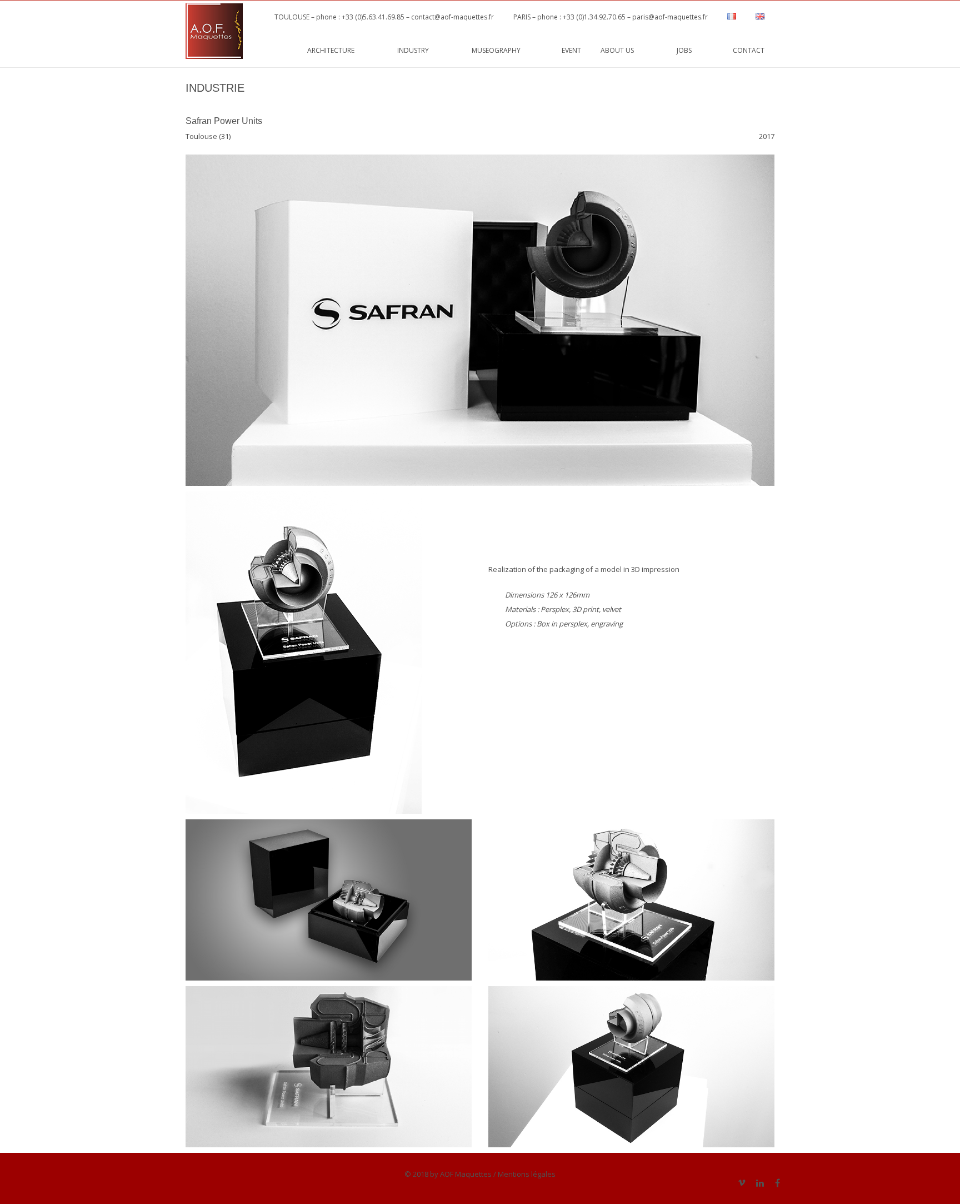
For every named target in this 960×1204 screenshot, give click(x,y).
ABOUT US (629, 50)
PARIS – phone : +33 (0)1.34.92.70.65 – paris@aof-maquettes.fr (610, 17)
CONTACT (748, 50)
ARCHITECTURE (342, 50)
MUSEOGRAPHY (507, 50)
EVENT (571, 50)
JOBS (695, 50)
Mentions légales (527, 1174)
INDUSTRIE (215, 88)
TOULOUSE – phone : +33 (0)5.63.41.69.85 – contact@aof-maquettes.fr (381, 17)
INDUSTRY (424, 50)
